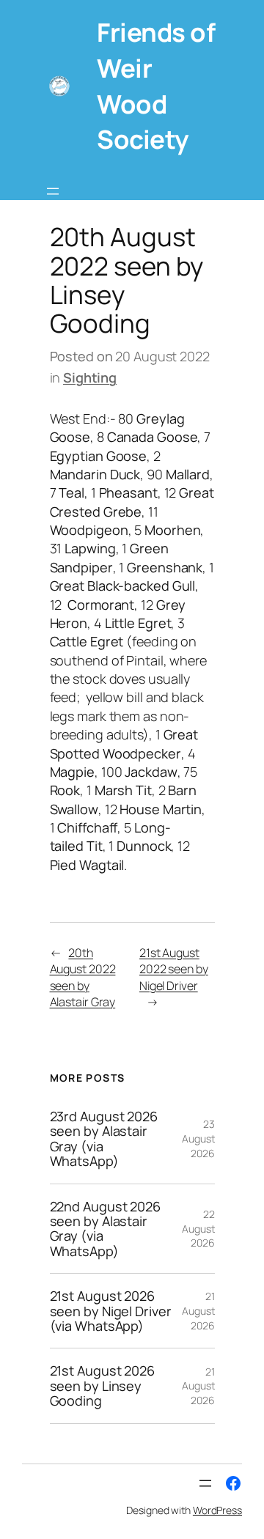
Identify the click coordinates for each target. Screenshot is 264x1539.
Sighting (90, 377)
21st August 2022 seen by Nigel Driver (173, 969)
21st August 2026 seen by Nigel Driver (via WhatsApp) (111, 1310)
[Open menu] (53, 191)
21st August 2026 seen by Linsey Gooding (102, 1385)
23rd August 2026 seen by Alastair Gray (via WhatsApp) (104, 1139)
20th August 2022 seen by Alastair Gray (83, 977)
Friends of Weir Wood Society (156, 85)
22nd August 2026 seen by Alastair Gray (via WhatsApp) (105, 1229)
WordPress (217, 1510)
